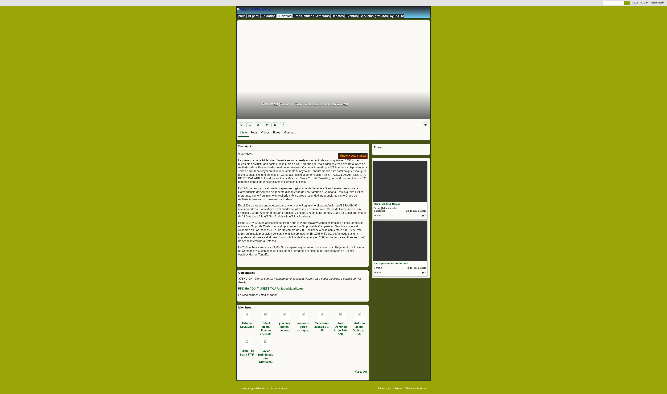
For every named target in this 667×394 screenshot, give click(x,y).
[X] (241, 125)
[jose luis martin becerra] (284, 317)
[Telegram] (266, 125)
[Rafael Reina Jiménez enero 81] (266, 317)
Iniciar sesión (657, 3)
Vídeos (265, 132)
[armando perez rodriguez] (303, 317)
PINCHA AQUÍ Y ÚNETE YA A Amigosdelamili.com (270, 288)
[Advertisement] (333, 44)
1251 (379, 272)
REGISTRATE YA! (640, 3)
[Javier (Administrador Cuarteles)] (266, 344)
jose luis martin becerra (284, 327)
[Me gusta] (425, 125)
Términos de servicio (417, 388)
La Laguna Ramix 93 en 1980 (391, 263)
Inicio (243, 132)
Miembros (290, 132)
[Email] (274, 125)
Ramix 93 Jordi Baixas (387, 203)
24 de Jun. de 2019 (416, 211)
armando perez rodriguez (303, 327)
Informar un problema (390, 388)
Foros (276, 132)
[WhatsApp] (258, 125)
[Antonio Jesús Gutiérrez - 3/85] (359, 317)
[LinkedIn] (249, 125)
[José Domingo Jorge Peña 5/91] (341, 317)
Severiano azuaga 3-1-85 (322, 327)
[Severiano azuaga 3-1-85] (322, 317)
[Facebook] (283, 125)
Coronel (378, 267)
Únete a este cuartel (353, 155)
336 (378, 215)
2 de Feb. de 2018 (416, 268)
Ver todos (361, 371)
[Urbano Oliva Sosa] (247, 317)
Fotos (253, 132)
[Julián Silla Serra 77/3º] (247, 344)
